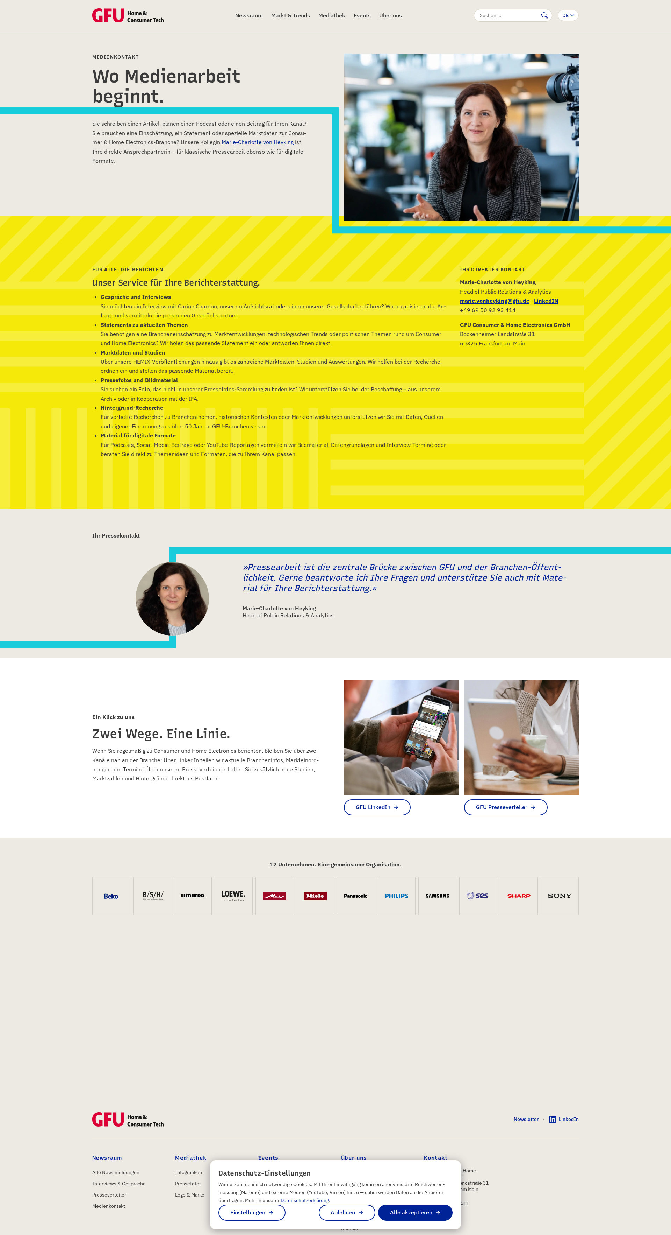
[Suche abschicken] (544, 15)
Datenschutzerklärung (305, 1200)
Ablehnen (343, 1212)
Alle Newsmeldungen (115, 1172)
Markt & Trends (290, 15)
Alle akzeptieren (411, 1212)
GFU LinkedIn (373, 807)
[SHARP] (519, 896)
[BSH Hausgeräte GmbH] (152, 896)
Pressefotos (188, 1183)
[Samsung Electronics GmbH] (437, 896)
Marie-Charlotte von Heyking (258, 142)
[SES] (478, 896)
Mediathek (331, 15)
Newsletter (526, 1119)
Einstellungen (247, 1212)
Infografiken (188, 1172)
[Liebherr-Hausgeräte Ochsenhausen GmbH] (193, 896)
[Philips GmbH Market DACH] (397, 896)
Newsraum (249, 15)
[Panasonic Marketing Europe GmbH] (356, 896)
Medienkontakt (108, 1206)
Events (362, 15)
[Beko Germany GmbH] (111, 896)
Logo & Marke (189, 1195)
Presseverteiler (109, 1195)
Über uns (390, 15)
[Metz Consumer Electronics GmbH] (274, 896)
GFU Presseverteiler (501, 807)
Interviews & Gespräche (119, 1183)
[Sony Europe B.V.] (560, 896)
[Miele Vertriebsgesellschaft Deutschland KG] (315, 896)
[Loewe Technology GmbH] (234, 896)
